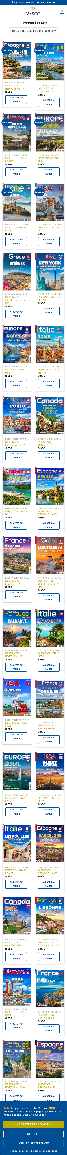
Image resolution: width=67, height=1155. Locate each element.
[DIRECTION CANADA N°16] (17, 916)
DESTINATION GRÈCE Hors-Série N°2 (15, 300)
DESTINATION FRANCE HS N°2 (47, 727)
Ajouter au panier (16, 99)
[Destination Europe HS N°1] (17, 344)
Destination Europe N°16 (15, 799)
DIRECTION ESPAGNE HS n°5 (15, 87)
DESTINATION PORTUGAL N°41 (14, 655)
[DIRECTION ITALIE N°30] (49, 628)
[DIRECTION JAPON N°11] (17, 486)
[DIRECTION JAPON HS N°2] (17, 132)
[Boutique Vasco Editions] (33, 11)
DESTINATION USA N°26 (16, 724)
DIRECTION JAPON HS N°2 (16, 159)
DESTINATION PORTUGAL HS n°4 (16, 443)
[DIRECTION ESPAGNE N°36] (49, 1059)
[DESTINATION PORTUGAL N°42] (49, 62)
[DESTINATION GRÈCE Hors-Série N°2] (17, 272)
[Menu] (5, 11)
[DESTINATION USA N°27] (49, 202)
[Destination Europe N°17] (49, 132)
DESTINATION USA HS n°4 (49, 799)
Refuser (33, 1134)
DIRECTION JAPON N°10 (16, 1013)
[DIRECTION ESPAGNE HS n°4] (49, 486)
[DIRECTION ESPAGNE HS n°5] (17, 60)
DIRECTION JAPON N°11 (16, 513)
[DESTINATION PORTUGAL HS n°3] (49, 916)
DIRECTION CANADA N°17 (46, 443)
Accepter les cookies (33, 1124)
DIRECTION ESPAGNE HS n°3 (47, 872)
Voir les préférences (34, 1143)
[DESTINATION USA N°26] (17, 697)
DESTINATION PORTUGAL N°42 (47, 90)
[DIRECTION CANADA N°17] (49, 415)
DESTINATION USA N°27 (49, 229)
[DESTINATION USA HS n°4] (49, 771)
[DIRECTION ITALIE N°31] (17, 202)
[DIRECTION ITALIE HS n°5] (49, 344)
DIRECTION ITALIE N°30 (48, 655)
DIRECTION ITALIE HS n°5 (48, 371)
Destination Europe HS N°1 (15, 371)
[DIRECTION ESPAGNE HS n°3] (49, 843)
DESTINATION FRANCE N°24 (46, 1016)
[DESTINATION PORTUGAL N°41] (17, 628)
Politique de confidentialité (44, 1150)
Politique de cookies (20, 1150)
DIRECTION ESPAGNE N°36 (46, 1086)
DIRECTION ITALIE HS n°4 (15, 872)
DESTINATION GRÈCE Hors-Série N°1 (48, 583)
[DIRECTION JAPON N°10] (17, 987)
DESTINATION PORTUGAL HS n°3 (48, 944)
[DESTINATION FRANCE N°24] (49, 988)
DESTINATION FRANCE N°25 (13, 582)
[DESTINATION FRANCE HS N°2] (49, 699)
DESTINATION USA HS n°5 (49, 298)
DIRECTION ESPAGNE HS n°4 (47, 513)
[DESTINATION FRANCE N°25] (17, 555)
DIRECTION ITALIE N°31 (15, 229)
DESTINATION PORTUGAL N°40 (15, 1086)
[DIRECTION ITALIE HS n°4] (17, 843)
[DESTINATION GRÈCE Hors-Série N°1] (49, 555)
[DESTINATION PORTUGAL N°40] (17, 1059)
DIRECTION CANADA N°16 (13, 944)
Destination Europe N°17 (48, 159)
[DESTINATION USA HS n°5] (49, 272)
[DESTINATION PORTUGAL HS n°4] (17, 415)
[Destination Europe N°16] (17, 771)
